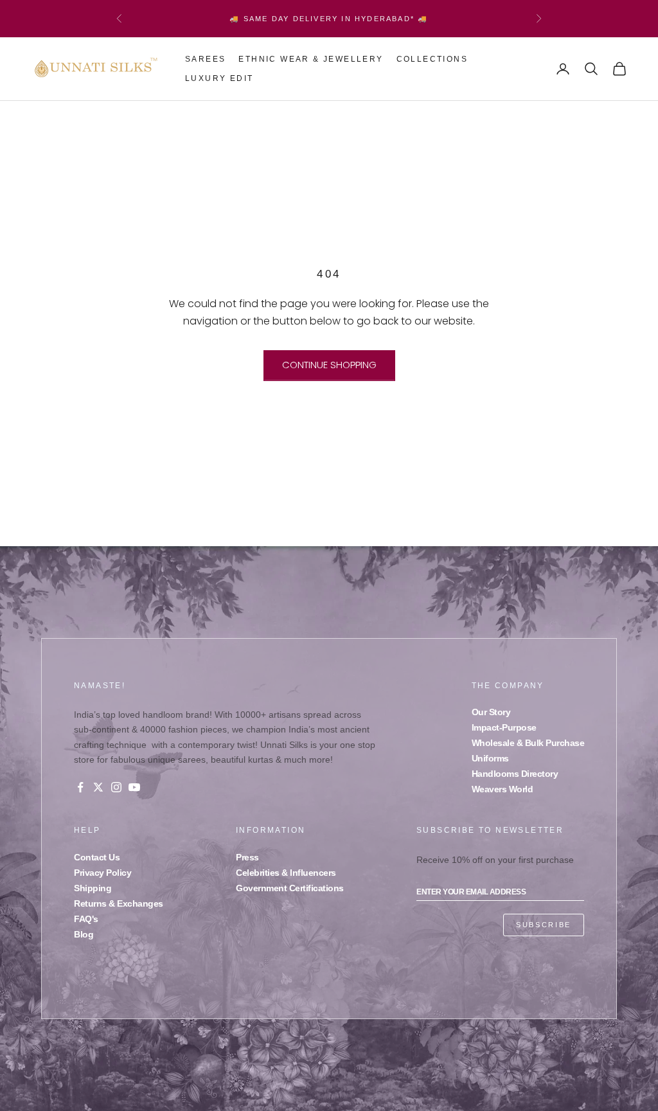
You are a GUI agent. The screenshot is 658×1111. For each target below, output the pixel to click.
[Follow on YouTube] (134, 787)
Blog (83, 934)
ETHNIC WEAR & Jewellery (310, 59)
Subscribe (543, 925)
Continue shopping (329, 364)
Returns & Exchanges (118, 903)
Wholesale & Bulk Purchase (528, 742)
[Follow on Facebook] (80, 787)
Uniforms (490, 758)
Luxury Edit (219, 78)
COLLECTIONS (432, 59)
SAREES (205, 59)
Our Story (491, 711)
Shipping (92, 888)
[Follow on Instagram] (116, 787)
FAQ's (86, 918)
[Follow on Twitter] (98, 787)
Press (247, 857)
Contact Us (97, 857)
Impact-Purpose (504, 727)
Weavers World (502, 789)
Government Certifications (290, 888)
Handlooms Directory (515, 773)
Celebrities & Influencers (286, 872)
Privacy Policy (102, 872)
